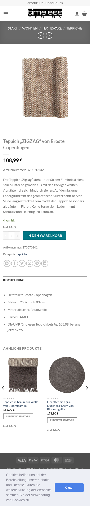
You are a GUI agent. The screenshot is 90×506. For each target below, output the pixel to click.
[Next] (86, 396)
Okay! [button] (69, 487)
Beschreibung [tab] (13, 280)
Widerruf (76, 468)
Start (13, 28)
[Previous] (3, 396)
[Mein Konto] (77, 13)
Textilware (52, 28)
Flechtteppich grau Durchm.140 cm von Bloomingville (60, 405)
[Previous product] (49, 35)
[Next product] (41, 35)
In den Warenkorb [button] (18, 416)
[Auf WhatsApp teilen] (7, 263)
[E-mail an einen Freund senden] (29, 263)
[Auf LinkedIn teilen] (44, 263)
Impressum (13, 468)
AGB (42, 468)
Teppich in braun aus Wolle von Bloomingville (20, 403)
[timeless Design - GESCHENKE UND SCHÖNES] (45, 14)
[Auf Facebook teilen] (14, 263)
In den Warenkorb (44, 235)
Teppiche (74, 28)
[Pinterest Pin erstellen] (37, 263)
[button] (31, 500)
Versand (30, 468)
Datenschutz (56, 468)
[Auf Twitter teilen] (22, 263)
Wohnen (30, 28)
